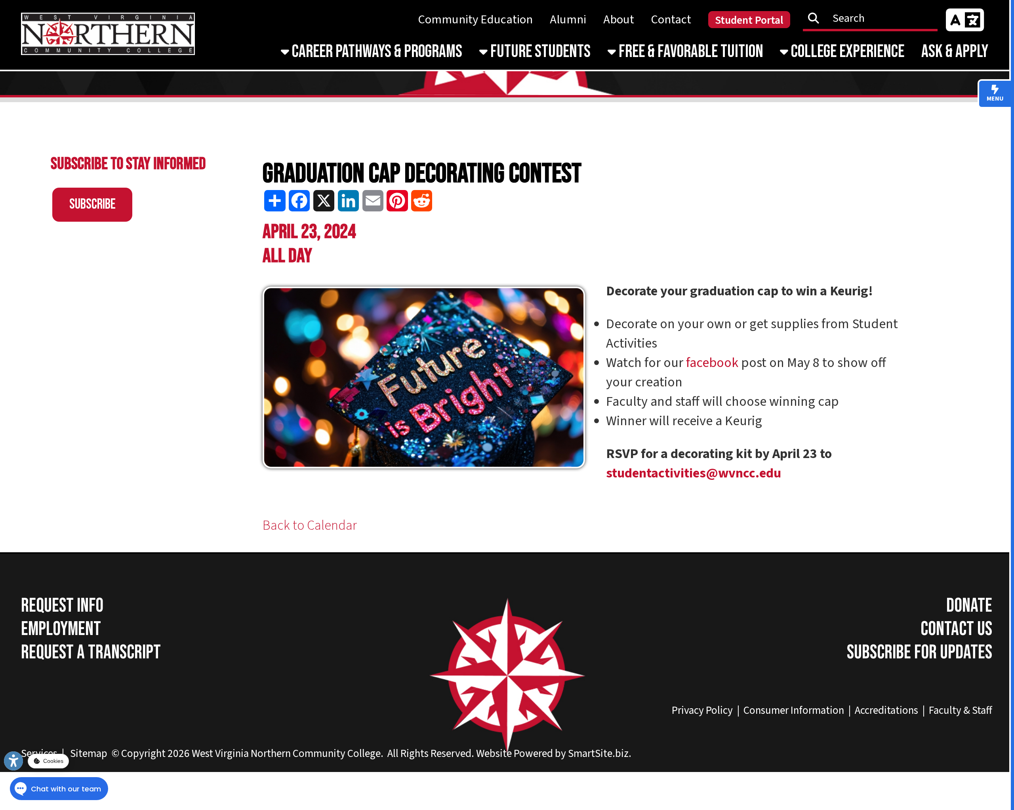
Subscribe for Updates (919, 652)
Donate (969, 606)
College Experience (846, 51)
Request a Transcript (91, 652)
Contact (671, 19)
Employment (61, 629)
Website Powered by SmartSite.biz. (553, 753)
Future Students (539, 51)
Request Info (62, 606)
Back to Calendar (310, 525)
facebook (712, 363)
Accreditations (886, 710)
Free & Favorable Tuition (689, 51)
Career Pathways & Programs (375, 51)
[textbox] (874, 18)
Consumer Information (793, 710)
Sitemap (88, 753)
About (618, 19)
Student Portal (749, 20)
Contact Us (956, 629)
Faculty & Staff (960, 710)
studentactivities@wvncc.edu (693, 473)
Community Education (475, 19)
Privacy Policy (702, 710)
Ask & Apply (954, 51)
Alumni (568, 19)
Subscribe (92, 204)
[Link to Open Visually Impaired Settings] (13, 760)
